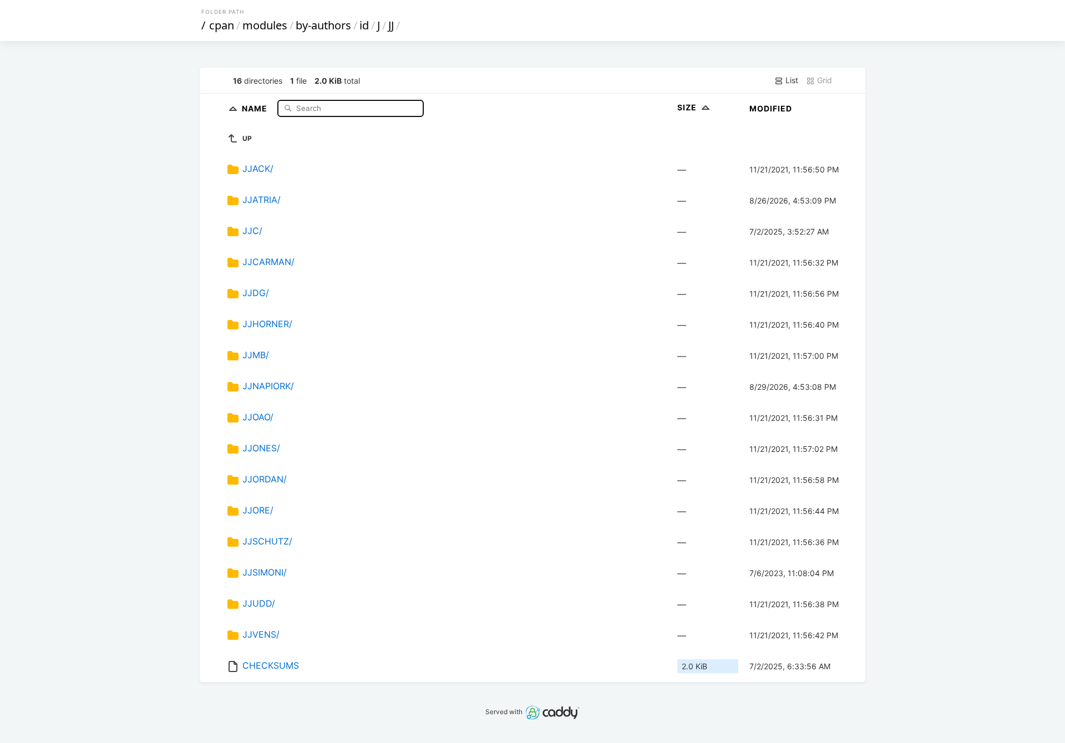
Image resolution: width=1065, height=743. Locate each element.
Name (256, 108)
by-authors (323, 25)
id (364, 25)
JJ (391, 25)
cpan (221, 25)
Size (688, 107)
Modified (770, 108)
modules (264, 25)
